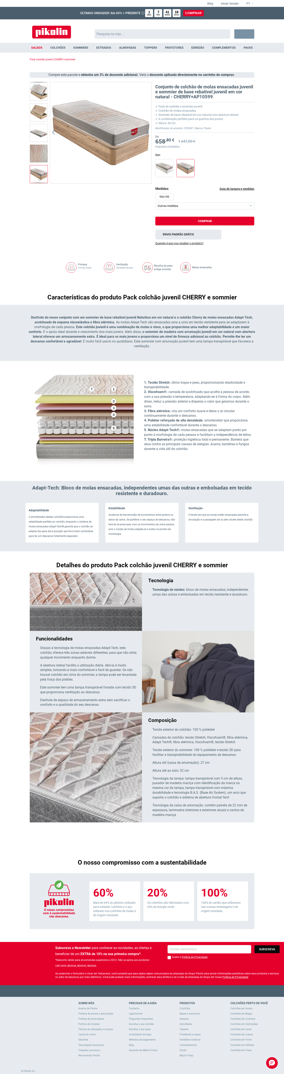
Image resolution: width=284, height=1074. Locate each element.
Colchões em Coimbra (242, 1018)
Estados (184, 1018)
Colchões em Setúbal (242, 1045)
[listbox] (205, 201)
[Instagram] (150, 991)
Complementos (188, 1045)
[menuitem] (36, 48)
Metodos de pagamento (142, 1039)
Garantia (83, 1039)
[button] (248, 4)
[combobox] (162, 34)
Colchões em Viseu (241, 1050)
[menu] (142, 48)
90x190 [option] (164, 196)
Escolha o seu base (140, 1029)
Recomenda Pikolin (89, 1055)
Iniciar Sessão (229, 3)
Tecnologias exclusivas (91, 1045)
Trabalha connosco (89, 1050)
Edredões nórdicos (190, 1039)
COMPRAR (193, 13)
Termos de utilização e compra (95, 1029)
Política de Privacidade (194, 957)
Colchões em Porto (241, 1039)
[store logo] (51, 30)
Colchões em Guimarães (244, 1024)
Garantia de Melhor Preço (143, 1050)
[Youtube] (142, 991)
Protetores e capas (190, 1034)
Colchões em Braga (241, 1013)
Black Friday (186, 1055)
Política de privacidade (91, 1018)
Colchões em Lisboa (241, 1034)
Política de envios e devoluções (95, 1013)
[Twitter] (134, 991)
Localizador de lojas (140, 1034)
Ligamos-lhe (136, 1013)
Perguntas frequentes (141, 1018)
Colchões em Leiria (241, 1029)
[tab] (204, 243)
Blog (210, 3)
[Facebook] (126, 991)
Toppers (184, 1029)
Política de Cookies (89, 1024)
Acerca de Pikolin (88, 1008)
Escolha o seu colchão (141, 1024)
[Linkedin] (158, 991)
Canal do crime (86, 1034)
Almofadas (186, 1024)
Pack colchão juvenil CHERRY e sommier (52, 59)
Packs (183, 1050)
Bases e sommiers (190, 1013)
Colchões (185, 1008)
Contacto (134, 1008)
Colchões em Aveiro (241, 1008)
